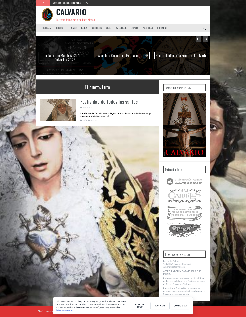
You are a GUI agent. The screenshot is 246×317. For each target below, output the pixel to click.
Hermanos (162, 28)
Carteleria (97, 28)
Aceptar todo (139, 305)
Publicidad (148, 28)
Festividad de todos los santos (109, 101)
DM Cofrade (121, 28)
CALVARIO (71, 11)
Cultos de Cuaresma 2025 (65, 3)
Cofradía (86, 120)
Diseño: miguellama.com (49, 311)
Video (108, 28)
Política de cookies (64, 310)
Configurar (180, 305)
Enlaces (134, 28)
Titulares (72, 28)
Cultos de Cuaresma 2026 (65, 55)
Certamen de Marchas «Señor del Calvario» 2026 (123, 57)
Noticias (46, 28)
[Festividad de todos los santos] (58, 109)
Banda (84, 28)
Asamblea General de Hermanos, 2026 (181, 55)
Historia (59, 28)
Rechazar (160, 305)
